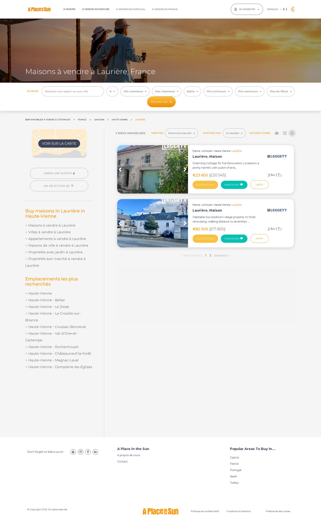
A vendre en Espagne (95, 9)
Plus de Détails (205, 184)
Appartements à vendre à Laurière (56, 239)
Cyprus (234, 457)
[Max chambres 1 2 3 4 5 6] (166, 91)
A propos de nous (128, 455)
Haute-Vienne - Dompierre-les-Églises (59, 367)
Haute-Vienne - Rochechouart (53, 347)
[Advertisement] (59, 404)
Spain (233, 476)
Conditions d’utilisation (238, 511)
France (196, 151)
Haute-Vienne (39, 293)
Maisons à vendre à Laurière (51, 225)
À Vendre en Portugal (130, 9)
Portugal (235, 470)
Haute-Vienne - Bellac (46, 300)
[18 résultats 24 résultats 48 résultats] (234, 133)
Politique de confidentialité (205, 511)
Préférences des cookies (278, 511)
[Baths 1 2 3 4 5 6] (192, 91)
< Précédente (192, 255)
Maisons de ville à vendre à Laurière (57, 245)
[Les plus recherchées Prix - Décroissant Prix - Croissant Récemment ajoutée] (181, 133)
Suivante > (222, 255)
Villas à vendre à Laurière (49, 232)
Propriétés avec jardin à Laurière (55, 252)
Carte (259, 184)
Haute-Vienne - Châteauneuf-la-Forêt (59, 354)
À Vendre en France (165, 9)
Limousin (207, 151)
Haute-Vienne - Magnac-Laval (53, 360)
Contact (122, 461)
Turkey (234, 482)
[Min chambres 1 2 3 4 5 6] (135, 91)
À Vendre (69, 9)
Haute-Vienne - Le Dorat (48, 307)
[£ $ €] (112, 91)
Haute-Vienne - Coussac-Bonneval (56, 327)
